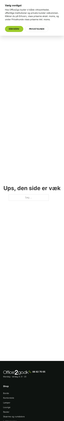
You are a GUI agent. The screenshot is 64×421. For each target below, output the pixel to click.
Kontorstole (8, 398)
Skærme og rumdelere (14, 416)
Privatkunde (37, 29)
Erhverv (14, 29)
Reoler (6, 412)
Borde (6, 393)
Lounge (6, 407)
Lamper (6, 402)
